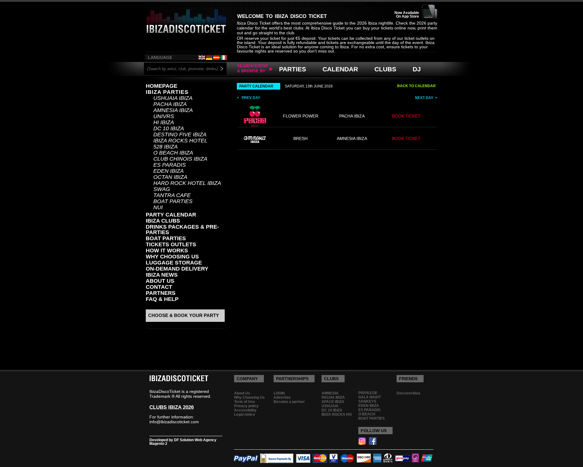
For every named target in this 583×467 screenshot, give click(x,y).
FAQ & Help (162, 299)
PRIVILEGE (367, 393)
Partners (161, 293)
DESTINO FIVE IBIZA (179, 134)
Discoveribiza (408, 393)
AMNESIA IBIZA (173, 110)
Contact (159, 287)
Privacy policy (246, 406)
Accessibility (245, 410)
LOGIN (279, 393)
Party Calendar (171, 215)
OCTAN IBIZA (170, 177)
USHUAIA (330, 406)
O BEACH (366, 414)
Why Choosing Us (249, 397)
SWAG (161, 189)
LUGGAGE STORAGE (174, 263)
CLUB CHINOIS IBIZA (180, 159)
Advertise (282, 397)
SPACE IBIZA (333, 402)
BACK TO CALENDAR (416, 86)
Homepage (161, 86)
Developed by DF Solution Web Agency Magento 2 (182, 442)
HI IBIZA (163, 122)
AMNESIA (330, 393)
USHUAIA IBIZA (173, 98)
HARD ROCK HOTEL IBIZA (187, 183)
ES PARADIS (169, 165)
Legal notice (244, 414)
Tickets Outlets (171, 244)
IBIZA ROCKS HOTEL (180, 141)
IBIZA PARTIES (167, 92)
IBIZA (281, 15)
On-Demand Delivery (177, 269)
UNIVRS (163, 116)
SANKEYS (367, 401)
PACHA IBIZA (170, 104)
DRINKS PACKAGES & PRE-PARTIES (182, 229)
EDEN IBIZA (168, 171)
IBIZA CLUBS (163, 221)
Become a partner (289, 402)
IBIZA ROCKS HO (337, 414)
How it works (167, 250)
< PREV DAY (248, 98)
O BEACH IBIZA (173, 153)
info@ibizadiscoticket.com (174, 421)
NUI (158, 207)
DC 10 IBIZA (168, 128)
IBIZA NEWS (162, 275)
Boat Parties (166, 238)
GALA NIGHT (369, 397)
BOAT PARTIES (173, 201)
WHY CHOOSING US (172, 257)
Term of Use (244, 402)
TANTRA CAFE (172, 195)
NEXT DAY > (426, 98)
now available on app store (406, 14)
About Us (160, 281)
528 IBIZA (165, 147)
